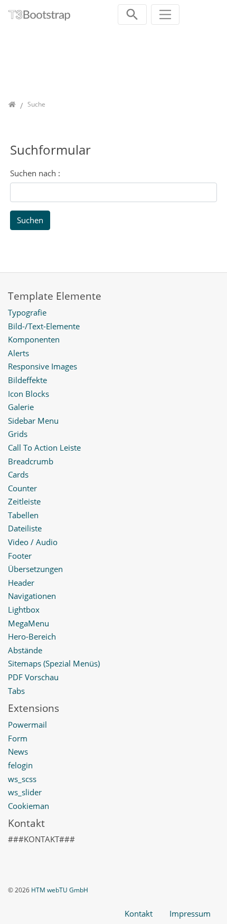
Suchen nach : (35, 173)
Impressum (190, 913)
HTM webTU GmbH (59, 889)
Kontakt (139, 913)
